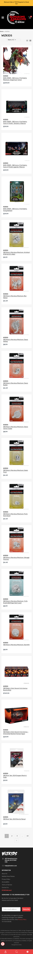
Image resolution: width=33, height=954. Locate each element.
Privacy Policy (22, 919)
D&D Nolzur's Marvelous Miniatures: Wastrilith (16, 645)
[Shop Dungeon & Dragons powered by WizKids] (16, 17)
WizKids (5, 76)
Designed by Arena (17, 944)
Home (1, 31)
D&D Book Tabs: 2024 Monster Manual (14, 819)
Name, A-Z (11, 40)
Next (16, 840)
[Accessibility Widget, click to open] (3, 944)
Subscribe (26, 909)
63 (27, 836)
